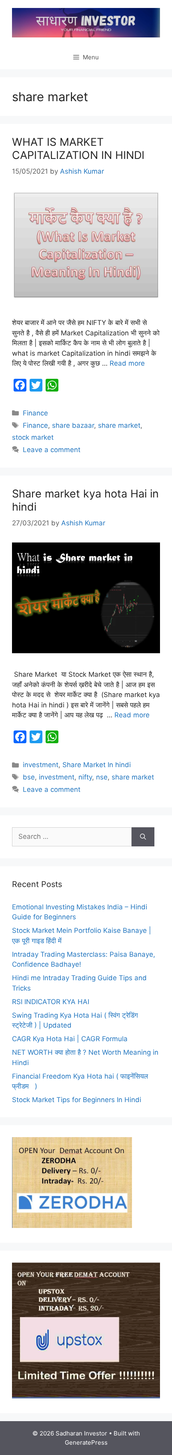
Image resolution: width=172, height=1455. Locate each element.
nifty (85, 777)
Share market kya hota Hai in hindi (85, 500)
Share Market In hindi (96, 765)
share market (119, 425)
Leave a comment (51, 450)
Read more (127, 363)
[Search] (143, 836)
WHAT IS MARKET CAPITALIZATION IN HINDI (78, 148)
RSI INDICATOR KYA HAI (50, 1002)
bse (29, 777)
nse (102, 777)
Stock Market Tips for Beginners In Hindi (76, 1100)
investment (40, 765)
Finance (35, 413)
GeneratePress (86, 1442)
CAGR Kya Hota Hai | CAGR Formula (70, 1039)
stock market (33, 437)
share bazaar (73, 425)
